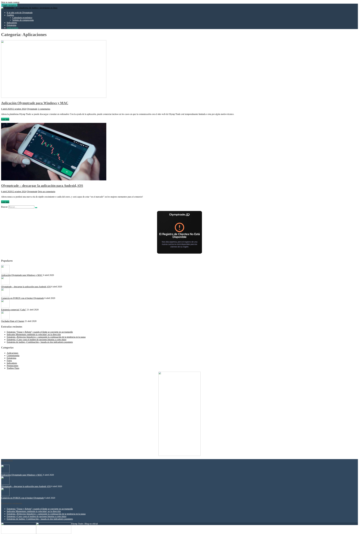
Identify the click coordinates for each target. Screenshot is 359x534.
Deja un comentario (46, 191)
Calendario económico (22, 17)
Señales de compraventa (23, 20)
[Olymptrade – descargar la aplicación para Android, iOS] (53, 179)
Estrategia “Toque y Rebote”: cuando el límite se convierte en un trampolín (40, 332)
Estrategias (11, 25)
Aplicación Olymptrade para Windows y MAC (34, 103)
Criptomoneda (13, 355)
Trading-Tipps (13, 368)
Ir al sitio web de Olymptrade (20, 12)
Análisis (10, 15)
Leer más (5, 119)
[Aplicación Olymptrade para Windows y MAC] (53, 97)
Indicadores (12, 22)
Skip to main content (10, 2)
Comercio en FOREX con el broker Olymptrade (22, 298)
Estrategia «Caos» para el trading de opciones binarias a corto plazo (36, 339)
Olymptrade (32, 109)
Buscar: (4, 207)
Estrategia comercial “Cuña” (13, 309)
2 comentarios (44, 109)
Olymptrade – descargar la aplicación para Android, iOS (42, 185)
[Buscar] (36, 207)
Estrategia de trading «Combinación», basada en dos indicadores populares (40, 342)
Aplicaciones (12, 28)
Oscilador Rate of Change (12, 321)
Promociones (12, 365)
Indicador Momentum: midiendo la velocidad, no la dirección (34, 334)
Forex (9, 360)
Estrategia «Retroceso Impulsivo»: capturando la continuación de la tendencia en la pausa (46, 337)
